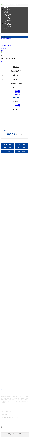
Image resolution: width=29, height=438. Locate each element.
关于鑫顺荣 (7, 151)
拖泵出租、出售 (7, 147)
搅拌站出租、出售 (21, 147)
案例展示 (5, 130)
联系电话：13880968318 (21, 151)
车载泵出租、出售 (21, 144)
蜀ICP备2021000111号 (12, 434)
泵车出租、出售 (7, 144)
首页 (5, 129)
